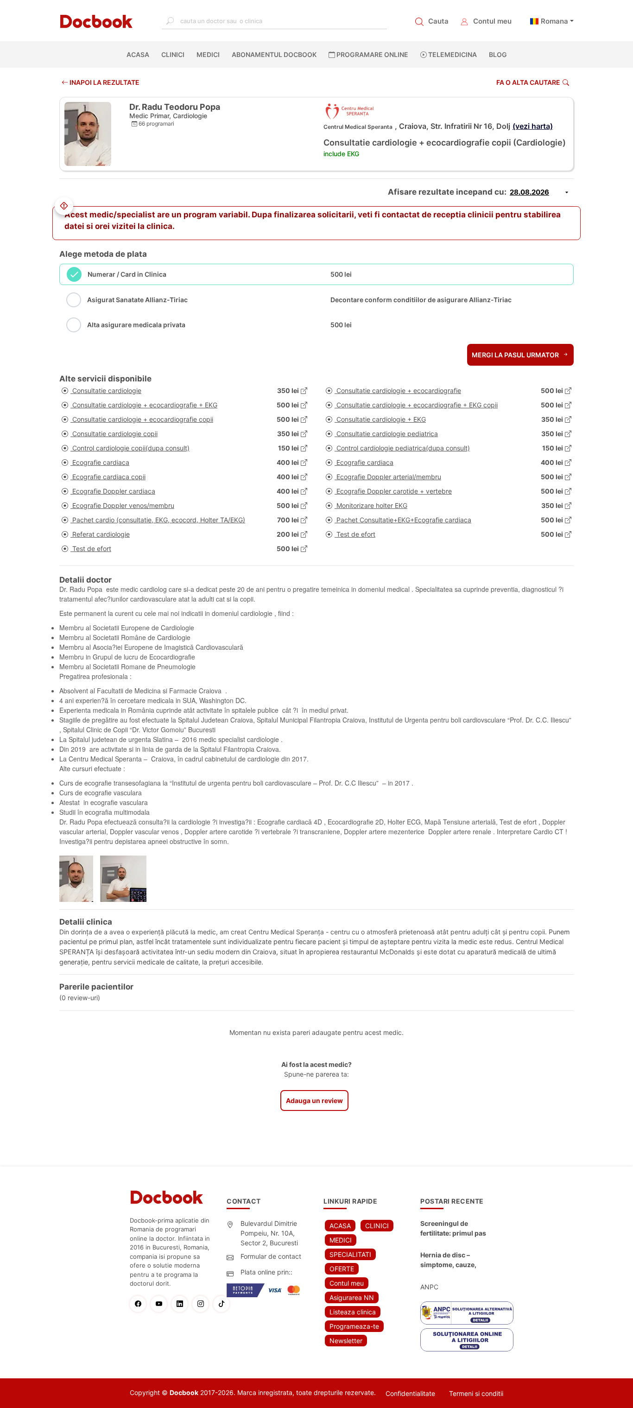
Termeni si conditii (476, 1393)
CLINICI (172, 54)
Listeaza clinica (352, 1312)
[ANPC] (466, 1313)
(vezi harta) (533, 126)
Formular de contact (271, 1256)
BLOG (498, 54)
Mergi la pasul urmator (516, 355)
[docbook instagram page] (202, 1304)
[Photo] (79, 879)
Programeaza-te (354, 1326)
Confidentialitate (410, 1393)
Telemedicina (452, 54)
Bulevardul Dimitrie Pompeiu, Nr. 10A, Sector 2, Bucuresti (269, 1233)
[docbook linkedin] (181, 1304)
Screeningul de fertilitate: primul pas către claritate (453, 1228)
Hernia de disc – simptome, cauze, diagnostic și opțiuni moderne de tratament (455, 1260)
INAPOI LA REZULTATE (103, 82)
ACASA (140, 54)
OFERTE (341, 1269)
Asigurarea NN (351, 1297)
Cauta (438, 21)
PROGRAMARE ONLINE (371, 54)
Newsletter (345, 1341)
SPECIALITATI (350, 1254)
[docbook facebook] (140, 1304)
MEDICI (208, 54)
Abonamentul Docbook (274, 54)
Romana (554, 21)
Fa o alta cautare (528, 82)
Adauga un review (314, 1100)
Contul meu (492, 21)
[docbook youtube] (161, 1304)
